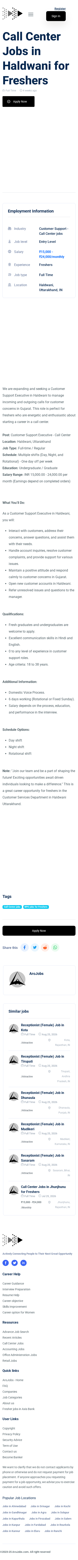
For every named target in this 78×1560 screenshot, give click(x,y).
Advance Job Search (15, 1331)
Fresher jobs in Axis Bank (18, 1409)
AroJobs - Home (12, 1380)
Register (60, 8)
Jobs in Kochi (62, 1506)
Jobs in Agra (38, 1512)
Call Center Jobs (13, 1343)
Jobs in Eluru (32, 1531)
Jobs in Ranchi (53, 1531)
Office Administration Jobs (19, 1355)
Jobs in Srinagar (40, 1506)
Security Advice (12, 1440)
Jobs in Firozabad (39, 1518)
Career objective (12, 1301)
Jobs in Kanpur (11, 1524)
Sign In (56, 16)
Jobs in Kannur (11, 1531)
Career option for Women (18, 1312)
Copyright (8, 1428)
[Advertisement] (39, 147)
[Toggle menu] (30, 14)
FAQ (5, 1386)
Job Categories (12, 1397)
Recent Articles (12, 1337)
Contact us (9, 1451)
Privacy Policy (11, 1434)
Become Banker (12, 1457)
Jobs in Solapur (60, 1512)
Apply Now (20, 101)
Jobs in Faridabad (35, 1524)
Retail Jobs (9, 1360)
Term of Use (10, 1445)
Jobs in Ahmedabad (14, 1506)
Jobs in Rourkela (60, 1524)
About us (8, 1403)
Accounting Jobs (13, 1349)
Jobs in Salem (63, 1518)
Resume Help (10, 1295)
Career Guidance (13, 1283)
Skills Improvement (14, 1306)
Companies (9, 1391)
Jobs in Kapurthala (13, 1518)
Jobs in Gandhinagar (14, 1512)
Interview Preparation (16, 1289)
